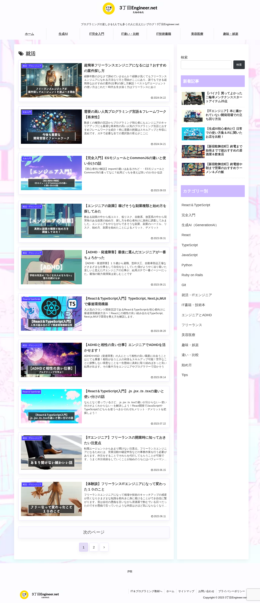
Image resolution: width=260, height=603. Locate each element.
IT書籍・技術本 (193, 305)
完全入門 (188, 215)
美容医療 (188, 335)
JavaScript (190, 255)
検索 (184, 57)
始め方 (187, 365)
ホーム (170, 591)
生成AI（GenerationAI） (200, 225)
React (186, 235)
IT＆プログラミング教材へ (146, 591)
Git (184, 285)
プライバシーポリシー (231, 591)
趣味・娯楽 (190, 345)
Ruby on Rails (192, 275)
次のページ (94, 532)
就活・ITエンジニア (197, 295)
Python (187, 265)
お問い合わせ (206, 591)
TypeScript (190, 245)
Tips (185, 375)
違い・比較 (190, 355)
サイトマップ (186, 591)
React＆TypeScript (196, 205)
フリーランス (192, 325)
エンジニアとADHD (197, 315)
